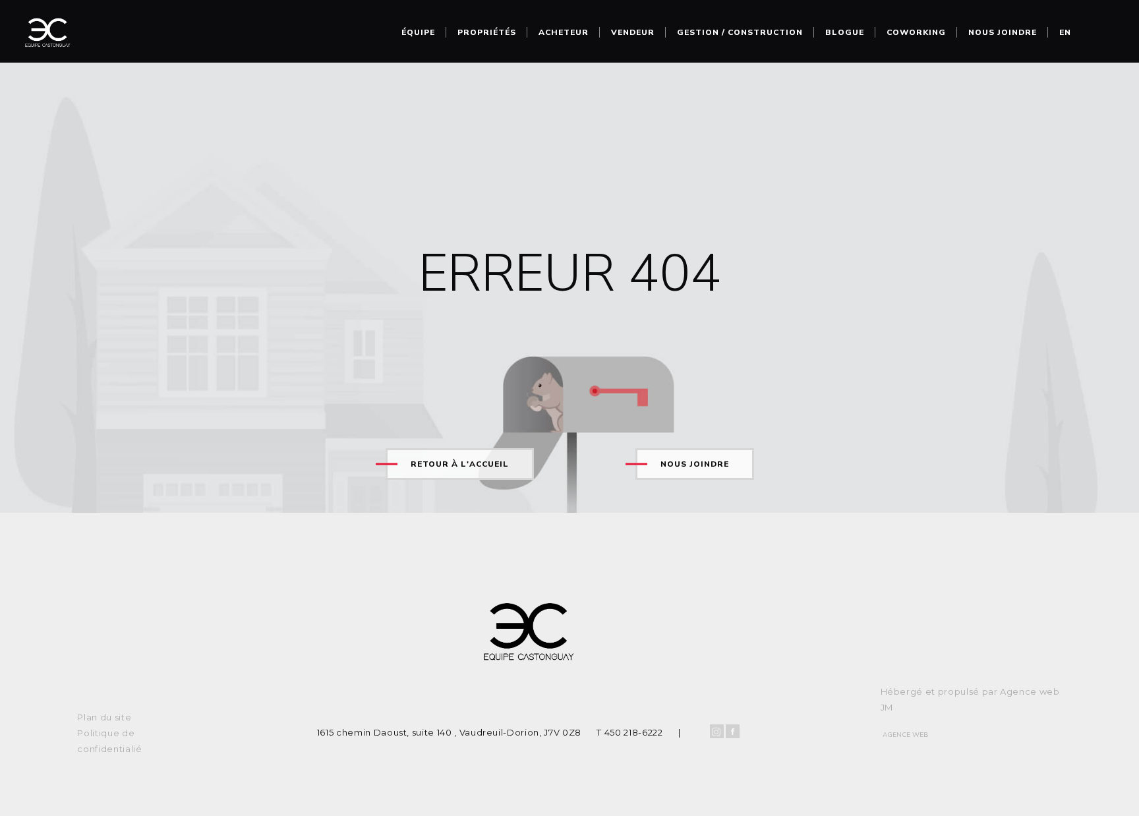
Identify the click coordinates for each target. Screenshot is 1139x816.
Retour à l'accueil (460, 464)
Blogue (844, 32)
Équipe (418, 32)
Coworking (916, 32)
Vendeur (633, 32)
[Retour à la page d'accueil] (47, 37)
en (1065, 32)
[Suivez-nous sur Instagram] (717, 731)
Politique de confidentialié (109, 741)
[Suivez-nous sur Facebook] (733, 731)
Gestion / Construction (740, 32)
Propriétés (486, 32)
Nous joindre (1002, 32)
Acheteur (564, 32)
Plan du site (104, 717)
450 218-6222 (633, 732)
